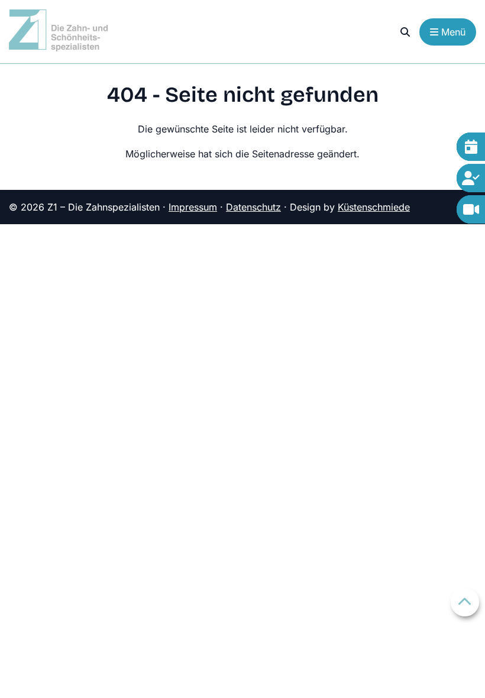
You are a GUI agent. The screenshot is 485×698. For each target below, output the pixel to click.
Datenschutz (253, 207)
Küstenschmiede (374, 207)
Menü (451, 32)
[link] (405, 32)
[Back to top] (465, 602)
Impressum (193, 207)
